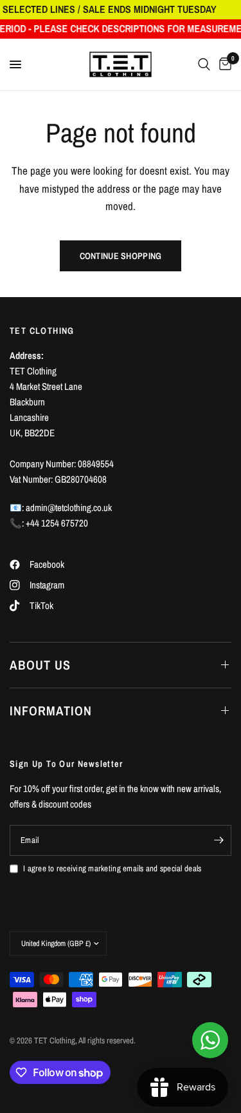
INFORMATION (51, 710)
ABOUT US (40, 664)
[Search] (204, 64)
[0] (223, 64)
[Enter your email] (218, 840)
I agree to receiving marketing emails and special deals (112, 868)
